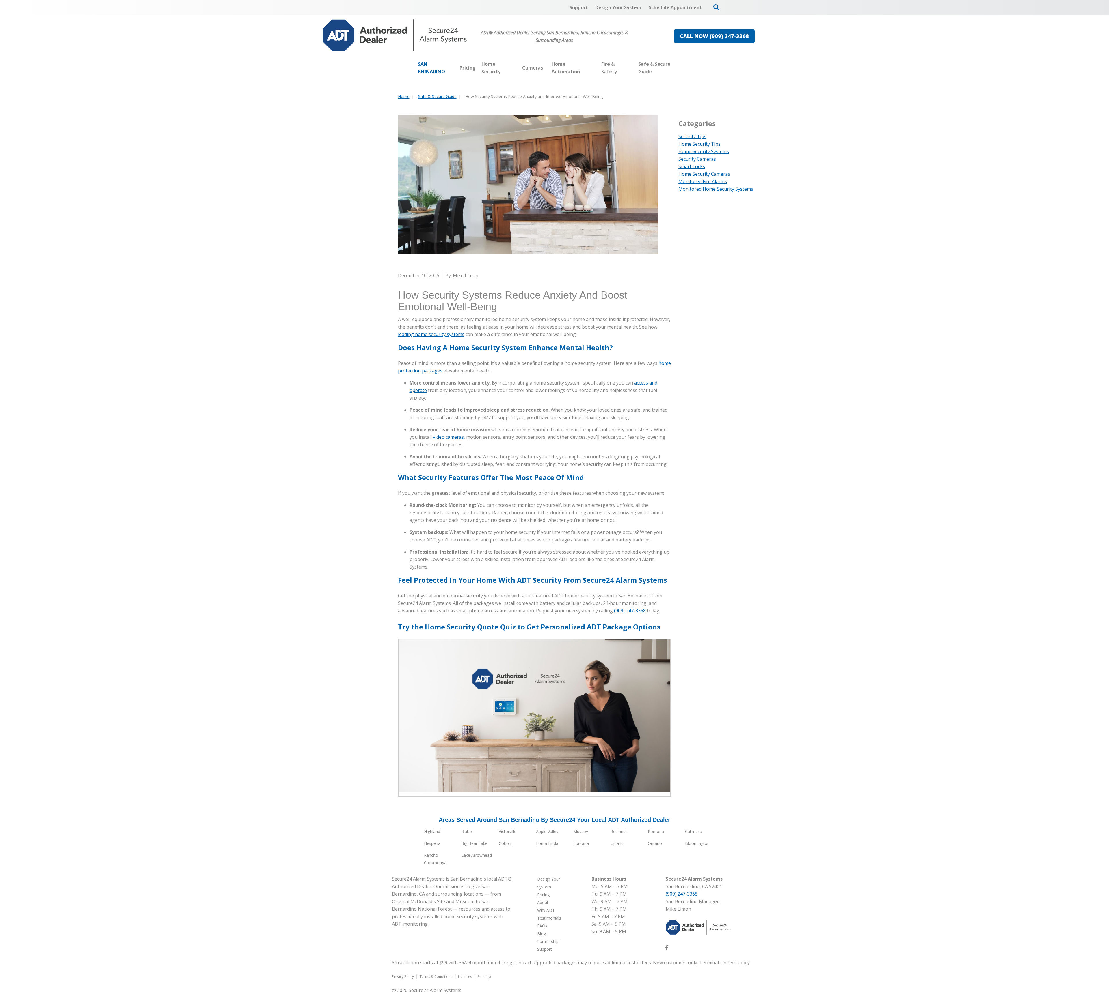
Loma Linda (547, 843)
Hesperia (432, 843)
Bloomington (697, 843)
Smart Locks (691, 166)
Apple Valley (547, 831)
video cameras (448, 437)
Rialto (466, 831)
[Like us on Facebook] (667, 949)
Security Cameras (697, 159)
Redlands (619, 831)
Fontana (581, 843)
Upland (617, 843)
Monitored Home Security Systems (715, 189)
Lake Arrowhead (476, 855)
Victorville (507, 831)
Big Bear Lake (474, 843)
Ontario (655, 843)
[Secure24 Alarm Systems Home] (395, 35)
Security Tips (692, 136)
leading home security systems (431, 334)
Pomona (656, 831)
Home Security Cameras (704, 174)
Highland (432, 831)
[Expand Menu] (516, 67)
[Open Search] (716, 7)
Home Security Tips (699, 144)
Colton (505, 843)
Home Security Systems (703, 151)
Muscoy (580, 831)
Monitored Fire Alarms (702, 181)
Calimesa (693, 831)
